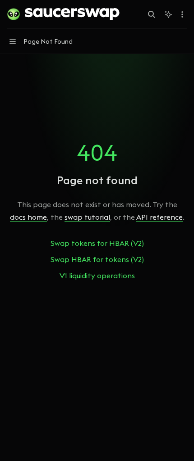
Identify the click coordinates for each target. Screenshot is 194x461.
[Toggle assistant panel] (168, 14)
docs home (28, 216)
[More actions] (182, 14)
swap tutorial (87, 216)
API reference (159, 216)
